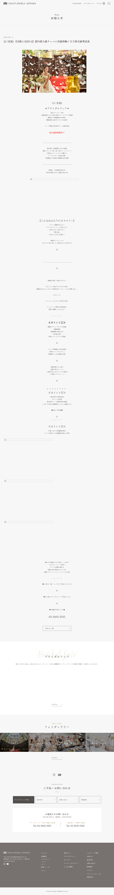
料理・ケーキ (45, 867)
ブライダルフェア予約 (21, 800)
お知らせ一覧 (49, 628)
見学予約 (39, 800)
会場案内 (44, 856)
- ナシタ (43, 862)
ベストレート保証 (92, 853)
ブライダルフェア (89, 3)
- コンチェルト (45, 859)
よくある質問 (68, 867)
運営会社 (89, 877)
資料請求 (84, 800)
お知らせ (90, 856)
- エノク (43, 864)
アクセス (99, 3)
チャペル (44, 853)
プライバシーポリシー (93, 874)
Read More (55, 704)
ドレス (43, 870)
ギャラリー (67, 860)
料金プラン (67, 853)
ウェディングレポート (71, 863)
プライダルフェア (69, 856)
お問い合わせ (63, 800)
